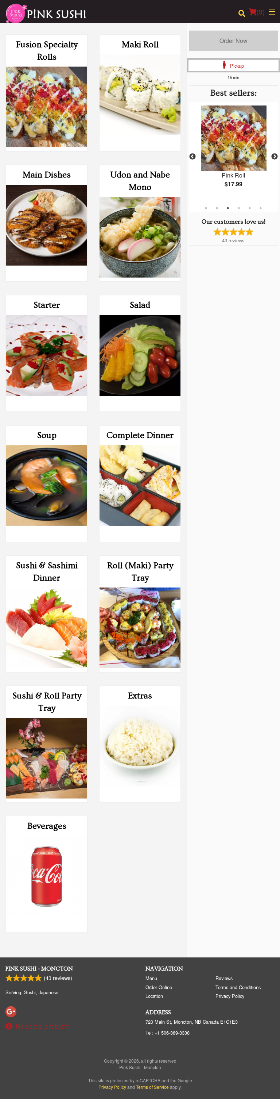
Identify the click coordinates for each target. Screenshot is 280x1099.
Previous (192, 156)
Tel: (167, 1032)
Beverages (46, 826)
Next (274, 156)
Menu (151, 978)
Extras (140, 696)
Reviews (224, 978)
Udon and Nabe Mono (140, 181)
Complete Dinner (140, 435)
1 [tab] (206, 208)
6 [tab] (260, 208)
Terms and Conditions (238, 987)
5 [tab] (249, 208)
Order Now (233, 40)
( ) (260, 11)
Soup (47, 435)
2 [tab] (217, 208)
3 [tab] (228, 208)
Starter (47, 305)
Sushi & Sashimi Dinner (47, 572)
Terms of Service (152, 1087)
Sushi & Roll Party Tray (46, 702)
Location (154, 995)
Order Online (158, 987)
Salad (140, 305)
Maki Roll (140, 44)
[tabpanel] (233, 152)
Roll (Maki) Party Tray (140, 572)
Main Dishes (47, 175)
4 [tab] (238, 208)
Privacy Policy (229, 995)
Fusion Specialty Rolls (47, 51)
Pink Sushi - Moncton (39, 968)
